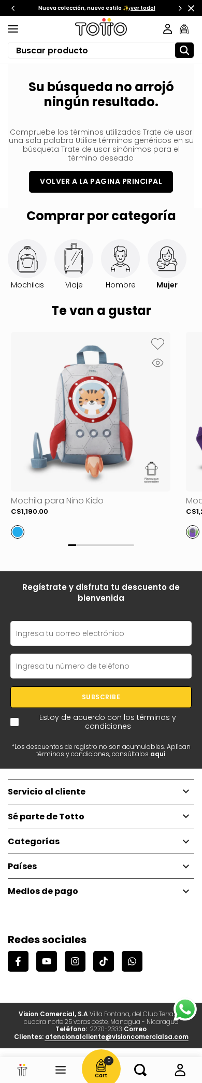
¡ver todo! (142, 8)
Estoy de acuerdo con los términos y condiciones (107, 722)
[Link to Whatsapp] (185, 1009)
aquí (157, 753)
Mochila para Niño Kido (57, 501)
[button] (157, 345)
